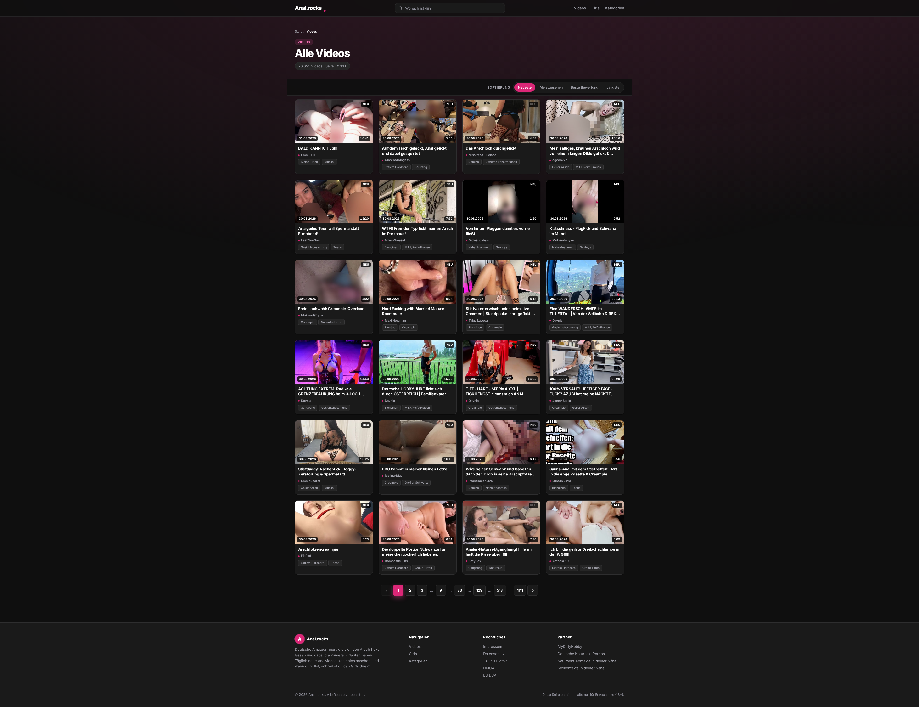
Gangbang (308, 407)
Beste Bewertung (584, 87)
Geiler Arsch (560, 167)
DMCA (488, 668)
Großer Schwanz (416, 482)
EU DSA (489, 675)
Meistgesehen (551, 87)
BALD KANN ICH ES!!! (317, 148)
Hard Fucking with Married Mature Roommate (413, 311)
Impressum (492, 646)
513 (500, 590)
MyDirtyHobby (579, 647)
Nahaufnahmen (478, 247)
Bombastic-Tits (396, 561)
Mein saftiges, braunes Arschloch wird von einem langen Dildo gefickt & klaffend (584, 151)
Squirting (421, 167)
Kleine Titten (309, 162)
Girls (596, 8)
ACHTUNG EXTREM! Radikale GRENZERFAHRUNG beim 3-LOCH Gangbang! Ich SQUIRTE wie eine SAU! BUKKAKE (333, 391)
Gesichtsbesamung (314, 247)
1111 (520, 590)
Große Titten (423, 568)
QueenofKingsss (397, 160)
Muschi (329, 162)
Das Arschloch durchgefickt (491, 148)
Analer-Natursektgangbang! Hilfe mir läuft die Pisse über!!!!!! (499, 552)
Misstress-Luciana (482, 155)
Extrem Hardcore (396, 167)
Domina (473, 162)
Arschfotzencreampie (318, 549)
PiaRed (306, 556)
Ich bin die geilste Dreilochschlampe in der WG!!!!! (584, 552)
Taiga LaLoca (478, 320)
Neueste (525, 87)
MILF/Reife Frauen (588, 167)
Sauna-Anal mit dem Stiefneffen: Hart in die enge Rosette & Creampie (583, 471)
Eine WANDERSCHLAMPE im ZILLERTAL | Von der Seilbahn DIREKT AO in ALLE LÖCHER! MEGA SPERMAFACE (584, 311)
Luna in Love (561, 481)
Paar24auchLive (481, 481)
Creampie (307, 322)
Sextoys (501, 247)
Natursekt (495, 568)
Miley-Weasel (395, 240)
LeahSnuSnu (310, 240)
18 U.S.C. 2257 (495, 661)
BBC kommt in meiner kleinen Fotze (414, 469)
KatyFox (475, 561)
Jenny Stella (561, 400)
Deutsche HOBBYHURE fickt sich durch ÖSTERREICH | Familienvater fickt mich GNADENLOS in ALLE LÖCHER (414, 391)
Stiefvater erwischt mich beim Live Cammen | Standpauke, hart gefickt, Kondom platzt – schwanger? (498, 311)
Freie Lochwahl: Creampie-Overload (331, 308)
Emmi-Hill (308, 155)
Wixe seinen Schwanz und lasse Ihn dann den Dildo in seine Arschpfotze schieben (499, 472)
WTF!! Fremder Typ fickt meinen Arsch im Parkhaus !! (417, 231)
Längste (612, 87)
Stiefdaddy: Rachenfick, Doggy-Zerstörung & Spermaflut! (327, 471)
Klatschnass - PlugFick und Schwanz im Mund (582, 231)
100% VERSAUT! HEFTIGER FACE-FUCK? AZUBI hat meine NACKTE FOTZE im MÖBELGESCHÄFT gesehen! (584, 391)
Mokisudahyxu (479, 240)
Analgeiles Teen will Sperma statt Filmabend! (328, 231)
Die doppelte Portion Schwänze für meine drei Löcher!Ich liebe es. (414, 552)
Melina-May (394, 475)
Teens (337, 247)
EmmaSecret (310, 481)
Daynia (557, 320)
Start (298, 31)
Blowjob (390, 327)
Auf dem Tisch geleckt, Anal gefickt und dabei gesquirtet (414, 151)
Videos (580, 8)
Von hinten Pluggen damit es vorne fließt (498, 231)
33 (459, 590)
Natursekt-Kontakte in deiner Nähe (587, 661)
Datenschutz (494, 653)
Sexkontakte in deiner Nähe (581, 668)
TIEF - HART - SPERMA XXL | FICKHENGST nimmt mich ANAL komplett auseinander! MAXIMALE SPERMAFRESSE (497, 391)
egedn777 (559, 160)
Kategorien (614, 8)
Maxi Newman (395, 320)
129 (479, 590)
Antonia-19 (560, 561)
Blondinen (391, 247)
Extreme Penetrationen (501, 162)
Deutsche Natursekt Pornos (581, 654)
